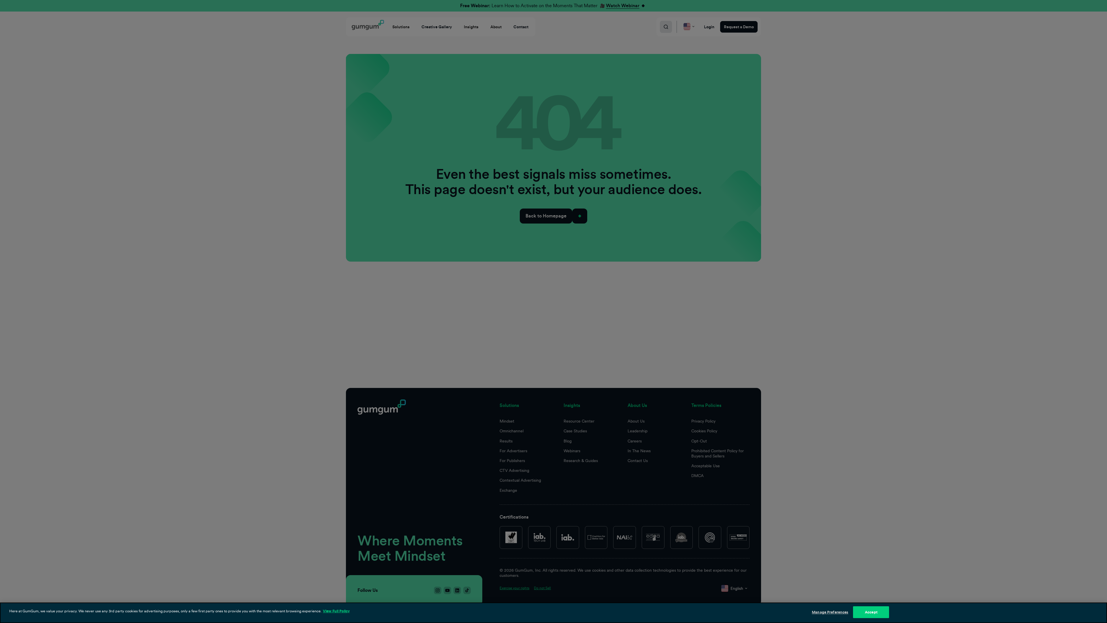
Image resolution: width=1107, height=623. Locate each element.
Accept (871, 612)
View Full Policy (336, 611)
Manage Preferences (830, 612)
